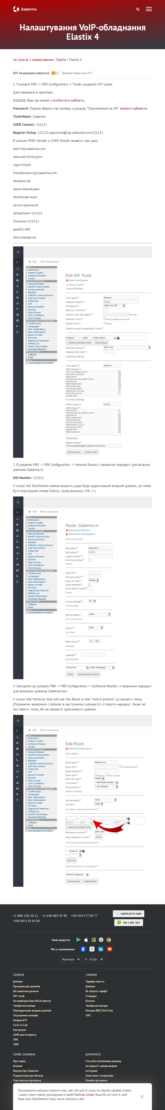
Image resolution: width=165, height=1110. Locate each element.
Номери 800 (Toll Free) (99, 1010)
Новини (17, 1066)
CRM (16, 1044)
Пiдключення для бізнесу (28, 1075)
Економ (90, 1001)
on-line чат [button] (131, 922)
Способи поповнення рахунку (103, 1061)
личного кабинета (133, 108)
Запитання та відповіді (99, 1075)
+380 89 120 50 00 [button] (26, 921)
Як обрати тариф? (97, 991)
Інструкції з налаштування (33, 59)
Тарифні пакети (95, 981)
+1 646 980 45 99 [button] (54, 916)
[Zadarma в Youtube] (109, 950)
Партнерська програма (27, 1080)
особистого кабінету (68, 100)
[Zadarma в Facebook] (83, 950)
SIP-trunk (19, 996)
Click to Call (20, 1025)
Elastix (61, 59)
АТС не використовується (31, 73)
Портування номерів (25, 1015)
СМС (16, 1039)
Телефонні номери (24, 1005)
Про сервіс (19, 1061)
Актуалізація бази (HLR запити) (32, 1001)
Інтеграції (92, 1071)
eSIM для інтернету (24, 1034)
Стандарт (91, 996)
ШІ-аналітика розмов (26, 991)
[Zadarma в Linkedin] (100, 950)
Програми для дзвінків (26, 986)
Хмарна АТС (20, 1020)
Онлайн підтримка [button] (96, 1080)
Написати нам (131, 914)
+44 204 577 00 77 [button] (84, 916)
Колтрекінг (19, 1030)
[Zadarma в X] (92, 950)
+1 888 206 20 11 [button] (25, 916)
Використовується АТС (77, 73)
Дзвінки (18, 981)
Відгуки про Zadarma (25, 1071)
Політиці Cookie (84, 1095)
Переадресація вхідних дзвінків (32, 1010)
